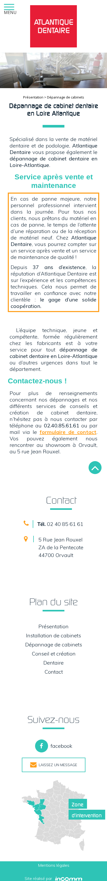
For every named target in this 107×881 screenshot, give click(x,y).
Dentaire (53, 662)
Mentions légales (53, 865)
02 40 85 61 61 (60, 524)
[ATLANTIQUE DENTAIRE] (53, 26)
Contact (53, 671)
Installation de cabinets (53, 635)
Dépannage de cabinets (53, 644)
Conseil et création (54, 653)
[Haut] (95, 467)
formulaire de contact (67, 432)
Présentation (33, 97)
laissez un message (57, 765)
